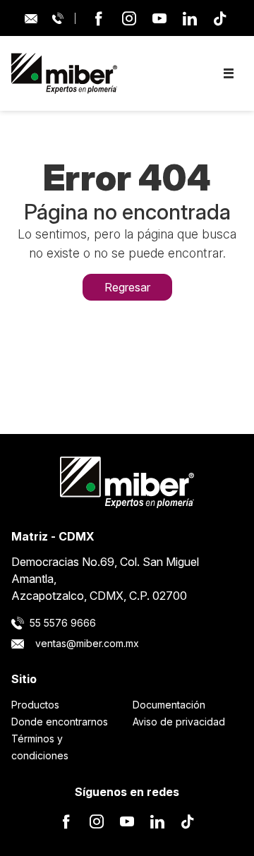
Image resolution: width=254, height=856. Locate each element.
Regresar (127, 287)
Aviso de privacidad (179, 722)
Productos (35, 705)
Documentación (169, 705)
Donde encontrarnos (59, 722)
